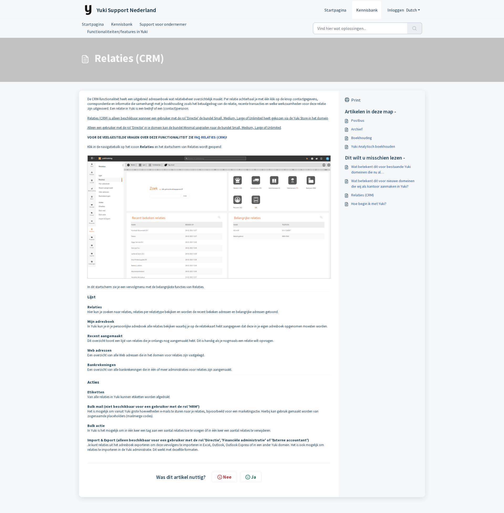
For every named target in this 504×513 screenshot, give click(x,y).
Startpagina (335, 10)
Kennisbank (366, 10)
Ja (253, 477)
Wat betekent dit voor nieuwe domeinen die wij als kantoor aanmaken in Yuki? (382, 183)
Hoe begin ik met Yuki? (368, 203)
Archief (357, 129)
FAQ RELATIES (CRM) (210, 137)
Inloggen (395, 10)
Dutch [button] (411, 10)
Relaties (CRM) (362, 195)
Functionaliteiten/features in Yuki (117, 31)
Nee (227, 477)
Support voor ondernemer (163, 24)
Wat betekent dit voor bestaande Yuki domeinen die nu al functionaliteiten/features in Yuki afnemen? (385, 169)
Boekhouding (361, 137)
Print (356, 100)
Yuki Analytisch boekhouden (373, 146)
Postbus (357, 120)
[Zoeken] (414, 28)
